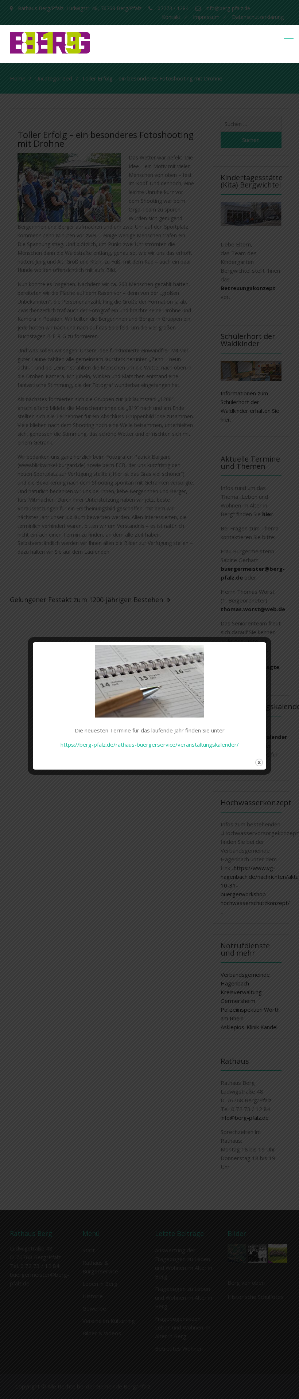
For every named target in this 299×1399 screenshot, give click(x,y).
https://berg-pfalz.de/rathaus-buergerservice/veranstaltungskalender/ (150, 744)
